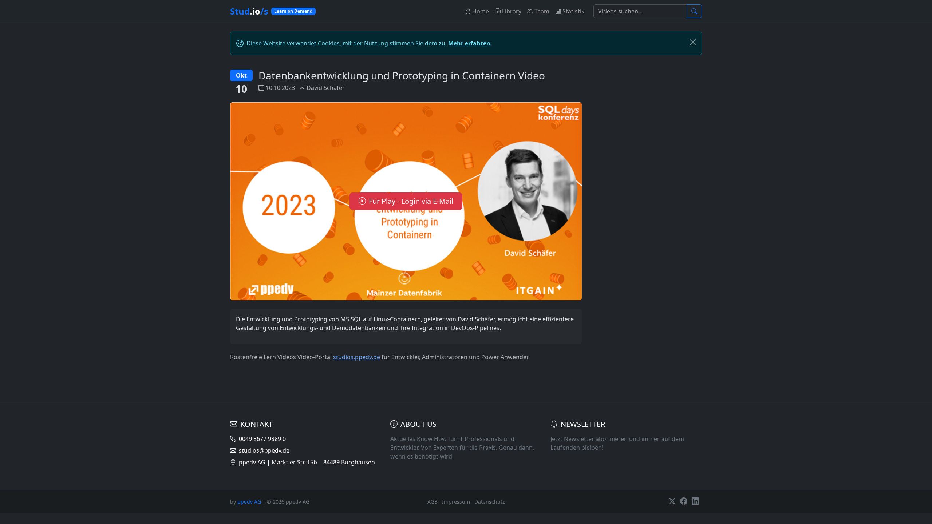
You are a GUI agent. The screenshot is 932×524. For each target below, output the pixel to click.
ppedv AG (249, 501)
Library (511, 11)
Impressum (456, 501)
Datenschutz (489, 501)
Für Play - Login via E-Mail (411, 201)
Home (480, 11)
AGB (432, 501)
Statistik (573, 11)
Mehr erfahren (469, 43)
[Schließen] (693, 42)
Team (541, 11)
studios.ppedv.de (356, 357)
